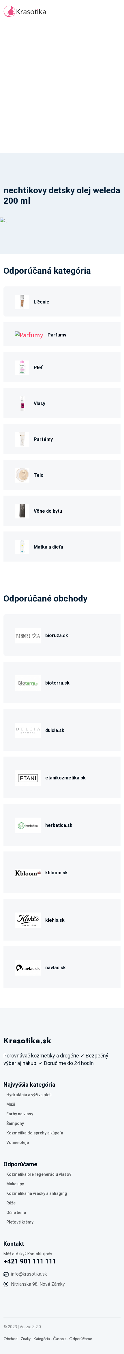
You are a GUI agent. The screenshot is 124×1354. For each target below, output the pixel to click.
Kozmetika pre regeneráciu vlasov (38, 1174)
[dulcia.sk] (28, 730)
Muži (10, 1104)
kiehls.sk (55, 920)
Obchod (10, 1339)
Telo (39, 475)
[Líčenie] (22, 301)
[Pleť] (22, 367)
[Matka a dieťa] (22, 546)
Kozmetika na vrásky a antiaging (36, 1193)
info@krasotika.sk (29, 1274)
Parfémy (43, 439)
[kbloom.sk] (28, 872)
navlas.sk (55, 967)
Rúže (11, 1203)
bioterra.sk (57, 683)
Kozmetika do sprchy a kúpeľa (34, 1133)
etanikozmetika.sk (65, 778)
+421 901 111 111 (30, 1261)
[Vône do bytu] (22, 510)
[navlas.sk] (28, 967)
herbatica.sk (58, 825)
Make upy (15, 1184)
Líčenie (41, 302)
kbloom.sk (56, 872)
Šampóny (15, 1123)
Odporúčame (80, 1339)
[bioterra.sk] (28, 682)
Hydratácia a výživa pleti (29, 1094)
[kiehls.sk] (28, 920)
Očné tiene (16, 1212)
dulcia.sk (54, 730)
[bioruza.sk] (28, 635)
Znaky (26, 1339)
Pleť (38, 367)
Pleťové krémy (19, 1222)
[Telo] (22, 475)
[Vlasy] (22, 403)
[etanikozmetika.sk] (28, 777)
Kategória (42, 1339)
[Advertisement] (62, 88)
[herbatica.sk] (28, 825)
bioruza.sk (56, 635)
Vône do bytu (48, 511)
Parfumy (57, 335)
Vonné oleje (17, 1142)
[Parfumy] (29, 334)
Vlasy (39, 403)
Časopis (59, 1339)
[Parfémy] (22, 439)
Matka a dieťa (48, 547)
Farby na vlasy (19, 1114)
